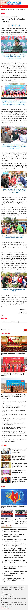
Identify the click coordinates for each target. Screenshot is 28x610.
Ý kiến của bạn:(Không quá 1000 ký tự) (10, 322)
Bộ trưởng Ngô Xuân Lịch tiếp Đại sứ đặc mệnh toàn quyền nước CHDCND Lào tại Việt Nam (14, 406)
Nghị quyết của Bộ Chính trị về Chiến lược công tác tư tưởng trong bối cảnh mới (19, 457)
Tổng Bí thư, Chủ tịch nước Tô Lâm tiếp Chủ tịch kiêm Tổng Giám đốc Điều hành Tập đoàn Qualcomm (15, 573)
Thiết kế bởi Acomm (5, 608)
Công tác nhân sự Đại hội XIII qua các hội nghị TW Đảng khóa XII (13, 411)
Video (3, 486)
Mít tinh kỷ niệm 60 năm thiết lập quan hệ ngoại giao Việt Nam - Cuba (14, 419)
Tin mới (3, 9)
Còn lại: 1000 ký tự (5, 329)
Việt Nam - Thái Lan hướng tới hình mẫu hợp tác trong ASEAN (19, 472)
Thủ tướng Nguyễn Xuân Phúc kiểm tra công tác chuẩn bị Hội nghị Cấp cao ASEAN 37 (14, 440)
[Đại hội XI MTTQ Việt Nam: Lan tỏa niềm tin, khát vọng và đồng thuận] (7, 513)
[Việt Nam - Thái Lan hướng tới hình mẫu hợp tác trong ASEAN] (6, 472)
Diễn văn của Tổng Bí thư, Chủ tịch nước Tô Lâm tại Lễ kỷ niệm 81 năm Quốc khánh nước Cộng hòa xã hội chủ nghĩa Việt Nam (15, 550)
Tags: (2, 315)
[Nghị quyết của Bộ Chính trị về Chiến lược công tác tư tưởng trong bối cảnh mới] (6, 458)
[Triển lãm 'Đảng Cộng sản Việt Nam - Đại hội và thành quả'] (14, 364)
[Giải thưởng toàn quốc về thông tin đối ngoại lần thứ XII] (14, 497)
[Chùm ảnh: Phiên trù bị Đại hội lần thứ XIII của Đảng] (14, 344)
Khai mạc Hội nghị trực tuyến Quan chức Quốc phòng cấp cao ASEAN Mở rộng (14, 423)
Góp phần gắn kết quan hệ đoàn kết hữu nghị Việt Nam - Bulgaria (14, 436)
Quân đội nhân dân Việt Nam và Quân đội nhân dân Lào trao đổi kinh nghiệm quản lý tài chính (13, 428)
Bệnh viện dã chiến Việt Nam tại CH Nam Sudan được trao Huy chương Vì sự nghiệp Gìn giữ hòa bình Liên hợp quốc (13, 396)
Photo (3, 13)
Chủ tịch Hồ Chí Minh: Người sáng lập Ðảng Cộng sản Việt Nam (14, 415)
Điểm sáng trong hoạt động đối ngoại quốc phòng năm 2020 (14, 402)
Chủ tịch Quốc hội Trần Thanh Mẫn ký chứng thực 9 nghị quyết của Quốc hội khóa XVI (19, 465)
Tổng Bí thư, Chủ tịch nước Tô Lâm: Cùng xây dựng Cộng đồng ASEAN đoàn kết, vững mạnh (15, 562)
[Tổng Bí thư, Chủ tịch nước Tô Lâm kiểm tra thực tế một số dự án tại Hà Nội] (6, 451)
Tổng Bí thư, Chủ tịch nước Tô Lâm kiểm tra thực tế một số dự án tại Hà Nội (19, 450)
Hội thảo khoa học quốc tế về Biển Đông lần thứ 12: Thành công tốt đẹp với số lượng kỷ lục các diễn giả (13, 432)
